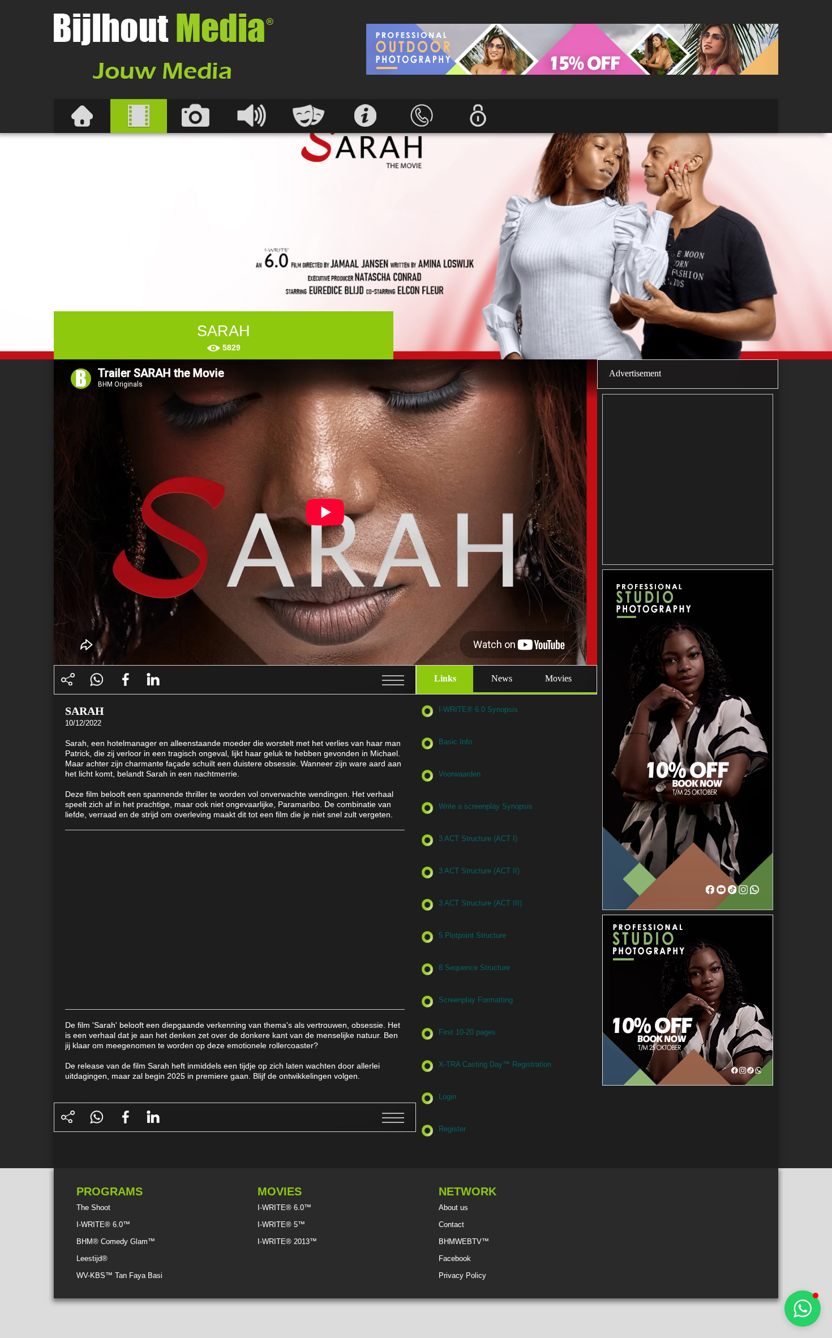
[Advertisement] (572, 49)
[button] (802, 1308)
